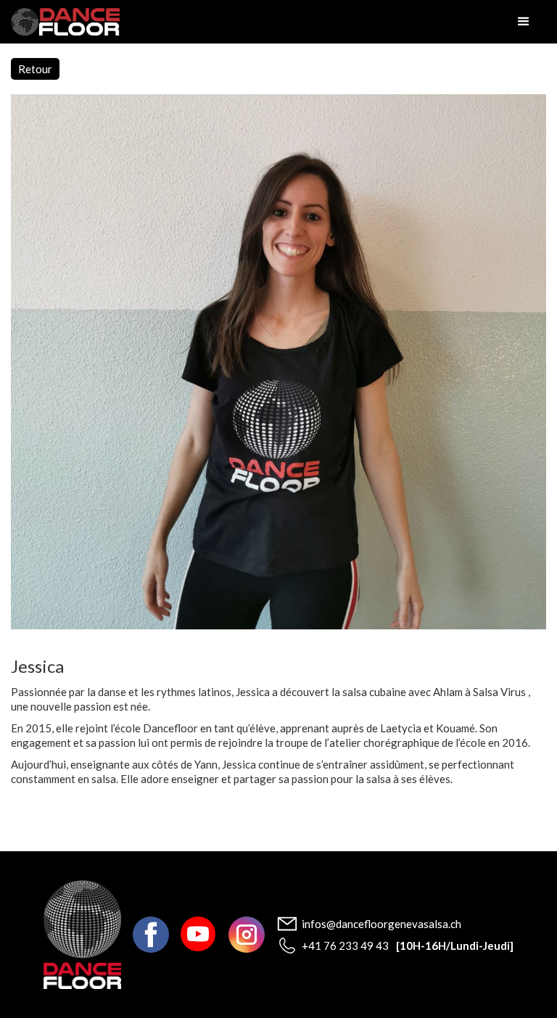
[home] (65, 22)
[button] (524, 22)
